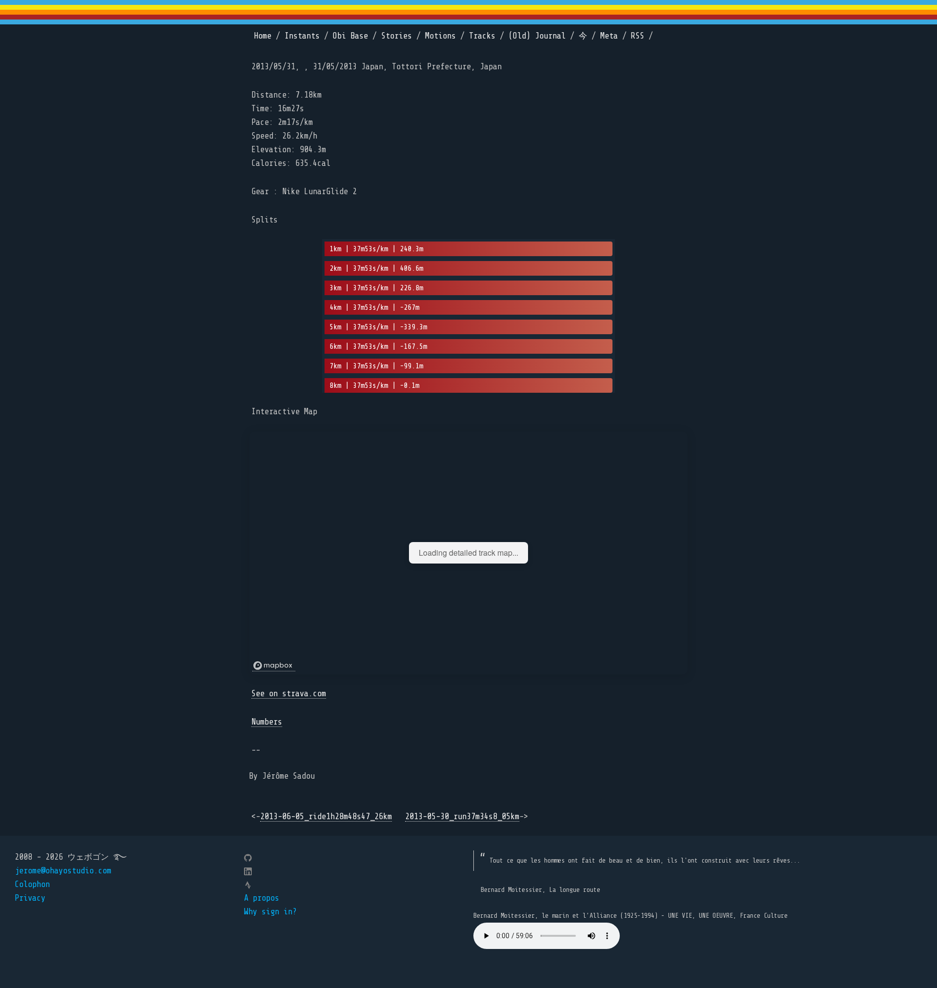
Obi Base (350, 35)
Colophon (32, 884)
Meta (609, 35)
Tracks (482, 35)
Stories (396, 35)
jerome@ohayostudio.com (63, 870)
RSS (637, 35)
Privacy (30, 898)
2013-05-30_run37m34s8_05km (462, 816)
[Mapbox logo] (273, 665)
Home (262, 35)
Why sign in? (270, 911)
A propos (261, 898)
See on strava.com (288, 693)
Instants (302, 35)
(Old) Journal (537, 35)
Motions (440, 35)
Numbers (266, 721)
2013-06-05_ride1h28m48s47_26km (326, 816)
